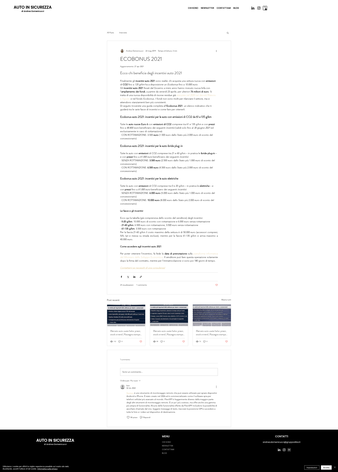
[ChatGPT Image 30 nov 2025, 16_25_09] (289, 450)
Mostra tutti (226, 300)
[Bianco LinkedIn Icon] (279, 450)
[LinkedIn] (253, 8)
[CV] (265, 8)
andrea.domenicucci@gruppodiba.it (282, 442)
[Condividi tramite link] (141, 277)
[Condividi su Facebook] (121, 277)
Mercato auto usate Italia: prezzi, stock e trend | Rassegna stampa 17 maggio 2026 (125, 332)
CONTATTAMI (168, 449)
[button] (227, 33)
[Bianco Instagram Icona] (284, 450)
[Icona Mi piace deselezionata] (128, 417)
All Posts (110, 32)
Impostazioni (312, 467)
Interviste (123, 32)
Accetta (326, 467)
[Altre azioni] (216, 50)
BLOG (164, 453)
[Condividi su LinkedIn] (134, 277)
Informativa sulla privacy (47, 468)
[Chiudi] (334, 467)
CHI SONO (166, 442)
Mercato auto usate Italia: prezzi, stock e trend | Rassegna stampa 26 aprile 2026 (168, 332)
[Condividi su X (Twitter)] (128, 277)
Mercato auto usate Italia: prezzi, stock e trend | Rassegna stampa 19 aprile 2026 (211, 332)
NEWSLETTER (167, 445)
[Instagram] (259, 8)
